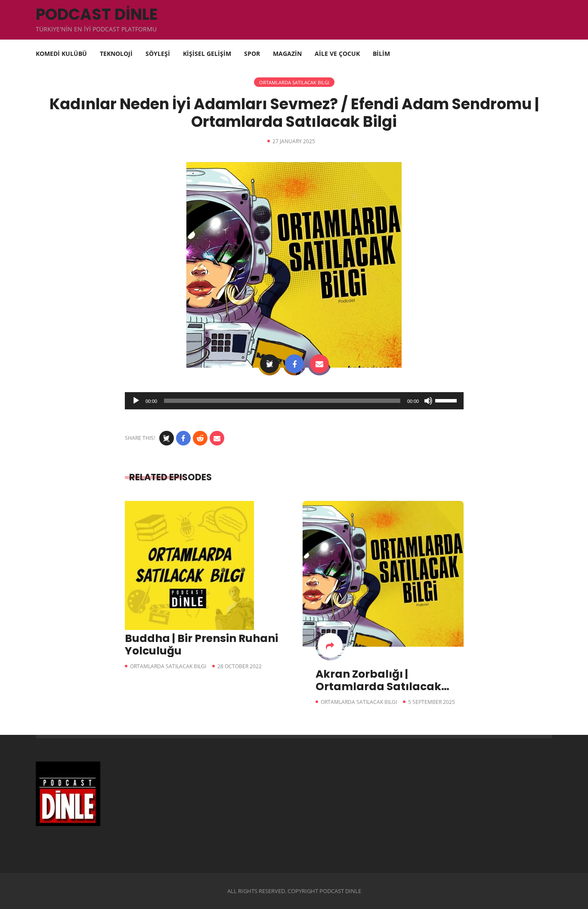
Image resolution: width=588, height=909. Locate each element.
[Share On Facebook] (294, 363)
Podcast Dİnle (97, 14)
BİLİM (381, 53)
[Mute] (428, 400)
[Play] (136, 400)
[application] (294, 400)
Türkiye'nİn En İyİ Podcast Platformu (96, 29)
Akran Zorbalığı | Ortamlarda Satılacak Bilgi (378, 686)
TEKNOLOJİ (116, 53)
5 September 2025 (431, 702)
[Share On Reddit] (200, 438)
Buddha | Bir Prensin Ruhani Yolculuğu (201, 644)
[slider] (447, 400)
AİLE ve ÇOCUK (337, 53)
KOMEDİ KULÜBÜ (61, 53)
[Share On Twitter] (269, 363)
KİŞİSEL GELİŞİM (207, 53)
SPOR (252, 53)
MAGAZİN (287, 53)
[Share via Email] (319, 363)
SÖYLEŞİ (157, 53)
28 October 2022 (239, 666)
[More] (330, 645)
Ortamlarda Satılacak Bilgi (294, 82)
